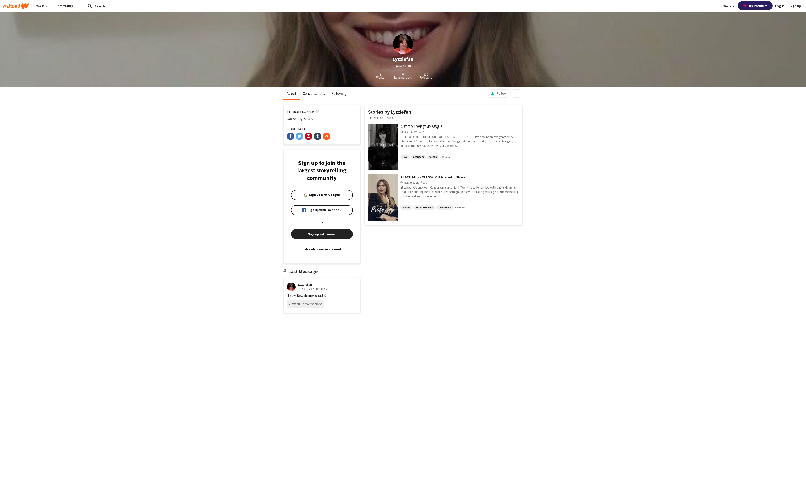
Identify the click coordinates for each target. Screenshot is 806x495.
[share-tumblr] (317, 136)
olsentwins (445, 207)
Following (339, 93)
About (291, 93)
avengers (418, 156)
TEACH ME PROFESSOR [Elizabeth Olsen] (433, 177)
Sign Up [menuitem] (795, 6)
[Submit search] (90, 6)
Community (64, 6)
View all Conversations (305, 304)
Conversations (314, 93)
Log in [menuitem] (779, 6)
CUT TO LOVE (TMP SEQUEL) (423, 126)
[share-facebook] (290, 136)
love (405, 156)
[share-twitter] (299, 136)
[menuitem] (499, 93)
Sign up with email (322, 234)
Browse (39, 6)
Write (727, 6)
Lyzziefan (305, 284)
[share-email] (326, 136)
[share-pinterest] (308, 136)
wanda (433, 156)
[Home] (16, 6)
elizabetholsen (424, 207)
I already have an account (321, 249)
